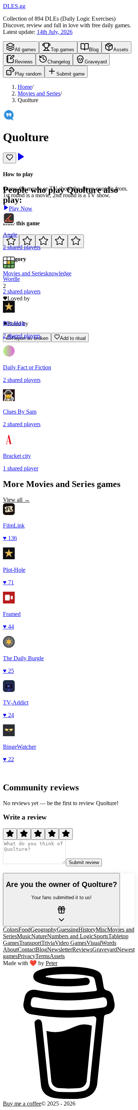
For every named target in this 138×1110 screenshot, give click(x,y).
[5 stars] (66, 834)
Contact (27, 949)
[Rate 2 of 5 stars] (27, 241)
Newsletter (59, 949)
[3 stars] (38, 834)
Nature (39, 936)
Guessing (67, 929)
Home (25, 87)
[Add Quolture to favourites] (9, 158)
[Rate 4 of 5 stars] (60, 241)
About (10, 949)
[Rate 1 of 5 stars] (11, 241)
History (87, 929)
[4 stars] (52, 834)
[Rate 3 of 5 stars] (43, 241)
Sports (100, 936)
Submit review (84, 862)
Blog (41, 949)
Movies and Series (39, 93)
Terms (42, 956)
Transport (30, 943)
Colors (10, 929)
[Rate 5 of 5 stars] (76, 241)
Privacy (26, 956)
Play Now (20, 208)
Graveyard (104, 949)
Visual (93, 943)
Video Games (70, 943)
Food (24, 929)
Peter (51, 963)
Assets (57, 956)
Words (108, 943)
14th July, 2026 (54, 32)
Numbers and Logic (70, 936)
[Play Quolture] (20, 159)
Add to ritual (73, 338)
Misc (101, 929)
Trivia (48, 943)
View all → (16, 500)
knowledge (58, 273)
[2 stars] (24, 834)
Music (24, 936)
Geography (44, 929)
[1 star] (10, 834)
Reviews (82, 949)
